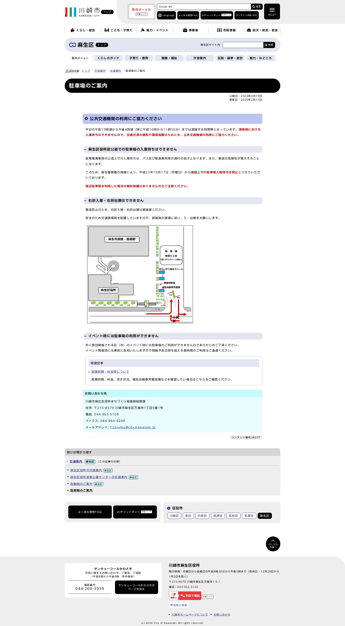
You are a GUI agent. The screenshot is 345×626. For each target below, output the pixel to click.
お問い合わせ (222, 614)
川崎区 (174, 515)
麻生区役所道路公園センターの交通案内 (103, 477)
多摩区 (249, 515)
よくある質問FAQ (90, 512)
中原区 (202, 515)
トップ (86, 71)
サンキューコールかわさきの (136, 587)
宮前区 (233, 515)
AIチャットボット (216, 15)
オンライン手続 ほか (246, 15)
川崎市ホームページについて (190, 614)
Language (169, 15)
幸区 (188, 515)
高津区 (218, 515)
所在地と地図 (178, 605)
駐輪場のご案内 (86, 483)
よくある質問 (188, 15)
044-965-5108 (106, 414)
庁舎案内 (100, 71)
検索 (258, 6)
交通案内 (115, 71)
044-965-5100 (187, 587)
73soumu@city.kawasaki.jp (133, 427)
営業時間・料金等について (110, 371)
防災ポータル (141, 11)
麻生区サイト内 (210, 45)
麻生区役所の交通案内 (91, 470)
